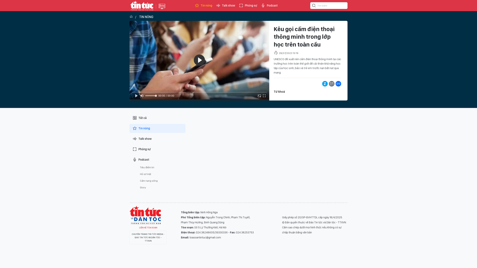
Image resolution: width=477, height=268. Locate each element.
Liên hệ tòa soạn (148, 227)
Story (143, 187)
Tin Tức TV (145, 215)
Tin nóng (206, 5)
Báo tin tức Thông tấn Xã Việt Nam (162, 9)
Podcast (272, 5)
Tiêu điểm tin (147, 167)
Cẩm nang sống (149, 180)
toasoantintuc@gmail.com (205, 237)
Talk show (228, 5)
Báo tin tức (141, 5)
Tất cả (142, 118)
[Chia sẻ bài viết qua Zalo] (325, 84)
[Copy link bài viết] (338, 84)
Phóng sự (251, 5)
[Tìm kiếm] (314, 6)
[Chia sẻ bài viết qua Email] (331, 84)
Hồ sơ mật (145, 174)
